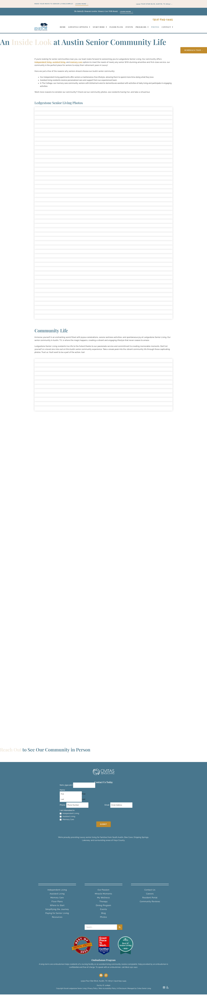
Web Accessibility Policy (107, 988)
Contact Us (149, 890)
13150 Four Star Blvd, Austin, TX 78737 (97, 981)
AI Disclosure (121, 988)
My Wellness (103, 897)
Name (63, 790)
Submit (103, 824)
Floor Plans (116, 27)
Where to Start (57, 905)
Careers (150, 894)
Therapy (103, 901)
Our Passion (103, 890)
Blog (103, 913)
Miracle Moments (103, 894)
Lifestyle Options (78, 27)
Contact (166, 27)
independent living (43, 62)
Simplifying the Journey (57, 909)
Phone (63, 805)
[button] (103, 50)
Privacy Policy (93, 988)
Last (83, 799)
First (83, 794)
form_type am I (66, 785)
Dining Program (103, 905)
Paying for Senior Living (57, 913)
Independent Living (71, 813)
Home (63, 27)
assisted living (59, 62)
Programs (141, 27)
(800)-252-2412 (131, 967)
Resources (57, 917)
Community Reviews (150, 901)
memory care (76, 62)
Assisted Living (69, 816)
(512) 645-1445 (163, 19)
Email (107, 805)
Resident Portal (149, 897)
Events (129, 27)
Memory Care (68, 819)
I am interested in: (67, 810)
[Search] (119, 927)
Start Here (99, 27)
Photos (155, 27)
